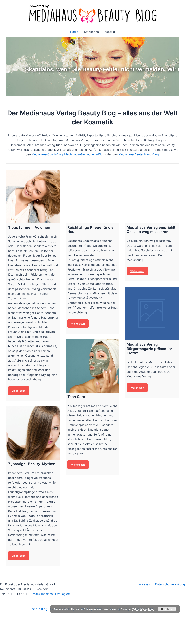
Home (74, 32)
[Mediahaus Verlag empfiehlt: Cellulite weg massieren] (152, 196)
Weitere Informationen (143, 609)
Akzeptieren (167, 609)
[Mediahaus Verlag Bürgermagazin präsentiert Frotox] (152, 313)
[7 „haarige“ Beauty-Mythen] (33, 433)
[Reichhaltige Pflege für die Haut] (92, 196)
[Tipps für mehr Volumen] (33, 196)
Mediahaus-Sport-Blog (47, 154)
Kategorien (91, 32)
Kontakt (110, 32)
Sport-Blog (39, 609)
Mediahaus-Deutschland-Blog (139, 154)
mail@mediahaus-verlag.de (51, 594)
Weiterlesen (18, 390)
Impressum (145, 584)
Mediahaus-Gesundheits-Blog (84, 154)
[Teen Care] (92, 366)
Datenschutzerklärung (170, 584)
